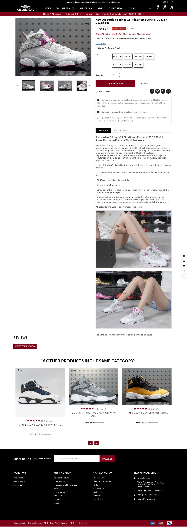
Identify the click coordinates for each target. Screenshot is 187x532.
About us (57, 488)
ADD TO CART (115, 83)
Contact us (58, 495)
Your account (103, 473)
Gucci (133, 8)
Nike (101, 8)
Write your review (25, 346)
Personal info (99, 478)
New (56, 8)
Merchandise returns (102, 481)
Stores (56, 503)
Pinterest (168, 91)
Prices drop (18, 478)
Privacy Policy (59, 481)
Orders (96, 485)
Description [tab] (103, 130)
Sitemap (57, 499)
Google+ (163, 91)
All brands (69, 8)
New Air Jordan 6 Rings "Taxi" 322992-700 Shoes (147, 413)
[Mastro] (153, 523)
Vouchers (97, 495)
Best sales (17, 485)
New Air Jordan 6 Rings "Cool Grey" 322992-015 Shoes (93, 414)
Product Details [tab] (121, 130)
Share (152, 91)
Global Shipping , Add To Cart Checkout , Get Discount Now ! (123, 34)
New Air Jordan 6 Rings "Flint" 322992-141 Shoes (40, 425)
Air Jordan (87, 8)
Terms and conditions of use (65, 485)
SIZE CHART (101, 43)
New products (19, 481)
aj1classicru (153, 495)
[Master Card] (161, 523)
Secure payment (60, 492)
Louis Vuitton (117, 8)
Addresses (98, 492)
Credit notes (99, 488)
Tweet (157, 91)
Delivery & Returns (62, 478)
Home (48, 8)
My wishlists (99, 499)
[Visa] (169, 523)
